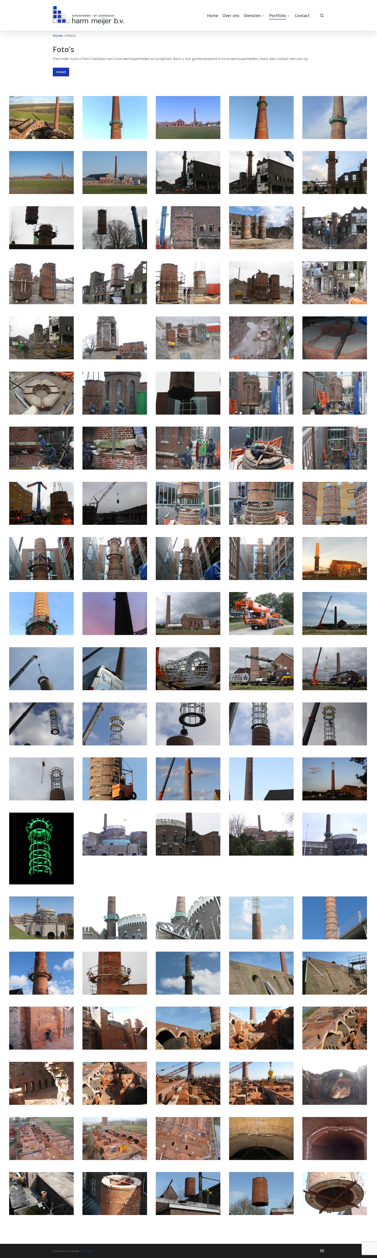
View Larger (41, 113)
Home (58, 35)
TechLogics (87, 1251)
